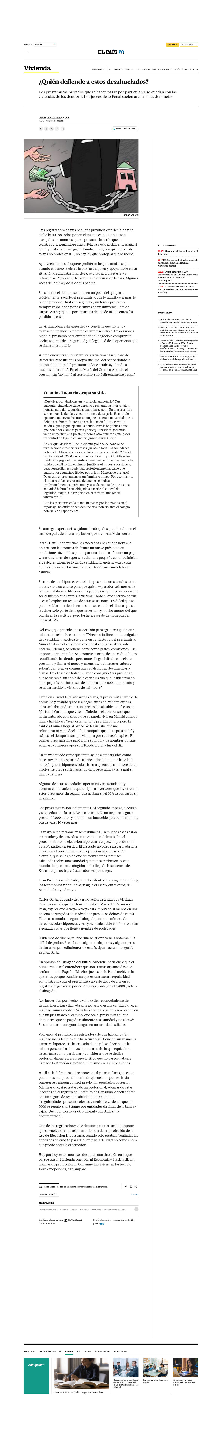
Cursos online (84, 1351)
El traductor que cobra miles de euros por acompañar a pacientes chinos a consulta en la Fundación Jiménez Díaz (178, 367)
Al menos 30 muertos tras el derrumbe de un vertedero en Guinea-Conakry (178, 289)
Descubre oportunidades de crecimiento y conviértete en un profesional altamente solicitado (125, 1383)
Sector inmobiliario (146, 69)
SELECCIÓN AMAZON (50, 1351)
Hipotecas (130, 69)
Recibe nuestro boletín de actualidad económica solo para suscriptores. (75, 1187)
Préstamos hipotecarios (114, 1209)
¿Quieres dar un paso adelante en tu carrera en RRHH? (184, 1382)
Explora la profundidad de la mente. (155, 1381)
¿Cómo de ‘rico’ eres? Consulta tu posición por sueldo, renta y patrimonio (178, 320)
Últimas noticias (190, 69)
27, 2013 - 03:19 (54, 121)
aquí (102, 1223)
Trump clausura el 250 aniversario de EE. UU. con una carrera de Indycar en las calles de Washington (178, 276)
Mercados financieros (48, 1209)
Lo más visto (165, 313)
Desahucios (163, 69)
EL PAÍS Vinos (121, 1351)
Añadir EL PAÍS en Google (126, 129)
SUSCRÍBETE (172, 44)
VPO (110, 69)
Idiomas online (102, 1351)
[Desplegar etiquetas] (136, 1209)
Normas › (134, 1194)
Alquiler (118, 69)
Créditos (64, 1209)
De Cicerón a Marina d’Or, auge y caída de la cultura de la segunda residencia (178, 357)
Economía (175, 69)
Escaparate (29, 1351)
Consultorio (98, 69)
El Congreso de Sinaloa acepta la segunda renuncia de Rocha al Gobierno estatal (178, 263)
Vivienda (37, 68)
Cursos (69, 1351)
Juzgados (84, 1209)
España (74, 1209)
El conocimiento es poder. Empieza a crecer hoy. (78, 1392)
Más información (46, 1223)
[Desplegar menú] (26, 52)
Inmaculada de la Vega (54, 117)
